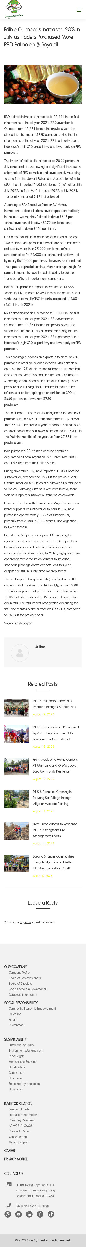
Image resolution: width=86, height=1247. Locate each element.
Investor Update (19, 1109)
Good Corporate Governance (28, 989)
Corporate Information (23, 994)
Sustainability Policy (21, 1045)
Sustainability (15, 1040)
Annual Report (18, 1137)
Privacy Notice (16, 1159)
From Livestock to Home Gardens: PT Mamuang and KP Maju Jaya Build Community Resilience (56, 765)
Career (9, 1151)
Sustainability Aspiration (24, 1084)
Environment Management (26, 1050)
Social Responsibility (21, 1003)
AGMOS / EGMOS (21, 1126)
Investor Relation (18, 1104)
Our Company (15, 967)
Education (15, 1014)
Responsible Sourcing (23, 1061)
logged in (25, 922)
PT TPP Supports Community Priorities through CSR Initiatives (54, 704)
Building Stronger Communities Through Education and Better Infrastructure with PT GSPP (53, 862)
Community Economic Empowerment (32, 1008)
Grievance (15, 1078)
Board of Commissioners (25, 978)
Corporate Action (20, 1131)
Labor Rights (17, 1056)
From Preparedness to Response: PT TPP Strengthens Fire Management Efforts (55, 830)
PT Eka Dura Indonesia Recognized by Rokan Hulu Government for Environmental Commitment (56, 733)
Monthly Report (19, 1142)
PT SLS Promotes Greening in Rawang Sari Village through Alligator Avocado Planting (52, 798)
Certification (16, 1072)
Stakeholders (17, 1067)
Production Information (23, 1115)
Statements (16, 1089)
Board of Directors (20, 983)
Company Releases (21, 1120)
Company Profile (19, 972)
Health (13, 1019)
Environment (16, 1025)
